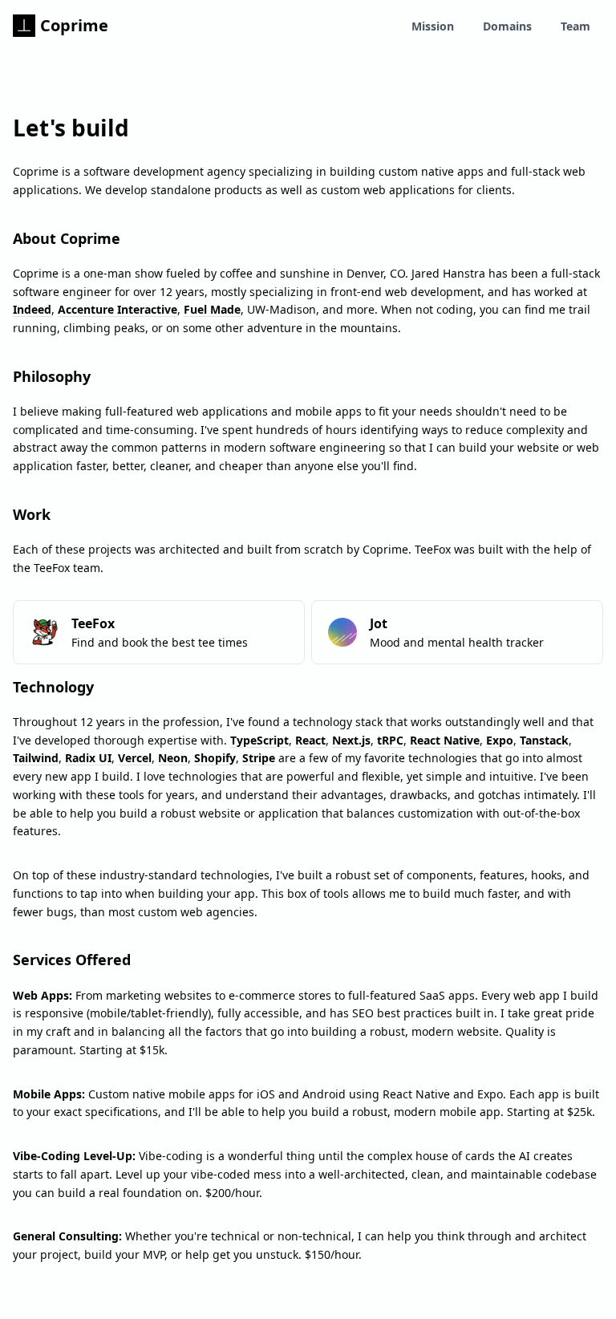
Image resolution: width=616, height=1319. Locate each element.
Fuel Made (212, 309)
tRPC (390, 740)
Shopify (215, 757)
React (310, 740)
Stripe (258, 757)
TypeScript (259, 740)
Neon (173, 757)
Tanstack (544, 740)
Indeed (32, 309)
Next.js (351, 740)
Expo (499, 740)
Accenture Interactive (117, 309)
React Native (445, 740)
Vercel (135, 757)
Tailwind (36, 757)
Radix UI (88, 757)
